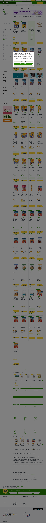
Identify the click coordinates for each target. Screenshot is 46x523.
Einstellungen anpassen (23, 61)
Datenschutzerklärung (17, 59)
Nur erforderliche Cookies (23, 65)
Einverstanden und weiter (23, 63)
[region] (23, 59)
